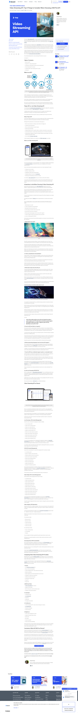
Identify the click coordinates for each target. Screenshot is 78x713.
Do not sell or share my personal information (68, 709)
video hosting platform (30, 278)
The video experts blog (17, 6)
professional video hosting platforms (34, 53)
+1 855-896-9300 (55, 2)
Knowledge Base (37, 697)
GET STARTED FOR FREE (39, 645)
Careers (47, 699)
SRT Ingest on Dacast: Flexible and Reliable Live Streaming (64, 56)
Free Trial (65, 1)
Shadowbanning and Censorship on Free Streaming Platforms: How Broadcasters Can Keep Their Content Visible (64, 62)
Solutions (25, 1)
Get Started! (62, 43)
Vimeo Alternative (27, 695)
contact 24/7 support (34, 653)
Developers (31, 1)
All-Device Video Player (16, 695)
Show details (16, 707)
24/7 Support (37, 695)
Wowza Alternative (27, 699)
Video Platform (20, 1)
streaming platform (45, 632)
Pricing (35, 1)
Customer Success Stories (39, 699)
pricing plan (44, 643)
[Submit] (51, 1)
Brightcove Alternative (28, 697)
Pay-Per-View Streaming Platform (18, 697)
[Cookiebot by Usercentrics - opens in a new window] (8, 711)
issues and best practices (35, 362)
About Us (47, 695)
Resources (39, 1)
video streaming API (40, 186)
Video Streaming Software (17, 699)
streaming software (36, 556)
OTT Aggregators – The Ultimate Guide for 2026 (63, 67)
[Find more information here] (69, 700)
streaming (46, 630)
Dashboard (60, 1)
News (46, 697)
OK (68, 704)
